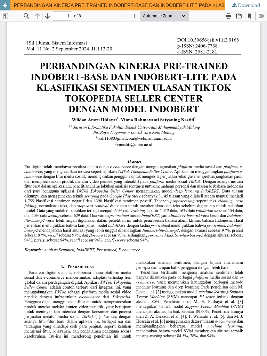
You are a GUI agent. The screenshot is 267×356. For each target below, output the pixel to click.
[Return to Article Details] (5, 5)
